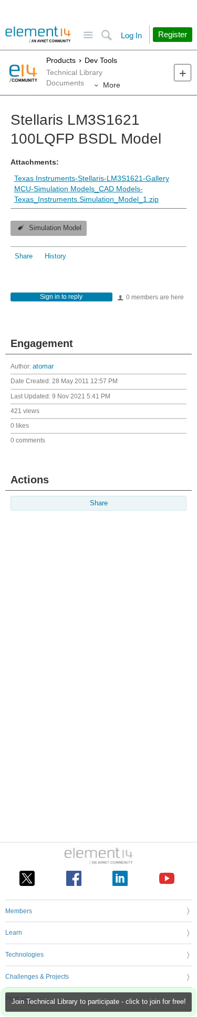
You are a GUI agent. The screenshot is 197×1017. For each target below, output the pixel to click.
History (55, 256)
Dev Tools (101, 60)
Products (61, 60)
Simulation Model (55, 228)
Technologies (24, 954)
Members (18, 911)
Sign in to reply (61, 296)
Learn (13, 932)
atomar (43, 366)
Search (106, 35)
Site (88, 35)
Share (24, 256)
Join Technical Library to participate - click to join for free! (99, 1001)
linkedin (120, 878)
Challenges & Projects (37, 976)
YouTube (166, 878)
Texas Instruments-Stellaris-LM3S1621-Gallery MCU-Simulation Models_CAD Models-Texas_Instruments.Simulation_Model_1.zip (91, 188)
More (111, 85)
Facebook (73, 878)
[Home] (38, 34)
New (182, 72)
